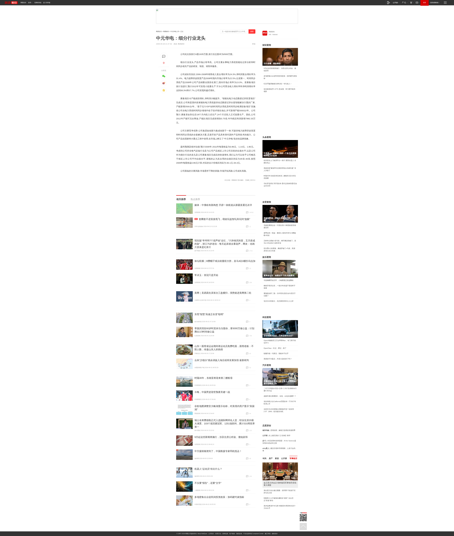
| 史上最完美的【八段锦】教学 (276, 435)
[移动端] (388, 2)
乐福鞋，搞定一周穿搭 (272, 490)
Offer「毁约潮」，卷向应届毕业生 (276, 501)
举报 (253, 44)
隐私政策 (239, 533)
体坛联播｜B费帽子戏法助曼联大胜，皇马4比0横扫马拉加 (224, 261)
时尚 (264, 458)
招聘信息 (225, 533)
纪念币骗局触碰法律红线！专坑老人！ (278, 84)
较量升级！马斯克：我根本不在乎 (276, 353)
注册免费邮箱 (434, 2)
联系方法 (218, 533)
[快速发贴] (164, 56)
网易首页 (23, 2)
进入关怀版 (46, 2)
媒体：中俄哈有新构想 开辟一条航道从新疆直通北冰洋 (223, 205)
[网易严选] (404, 2)
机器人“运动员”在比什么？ (208, 469)
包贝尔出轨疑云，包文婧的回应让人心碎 (278, 301)
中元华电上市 (174, 31)
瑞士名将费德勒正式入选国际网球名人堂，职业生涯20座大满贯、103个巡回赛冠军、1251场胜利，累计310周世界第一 (224, 423)
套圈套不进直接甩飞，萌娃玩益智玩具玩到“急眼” (224, 219)
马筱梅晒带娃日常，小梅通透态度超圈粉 (278, 280)
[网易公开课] (396, 2)
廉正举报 (268, 533)
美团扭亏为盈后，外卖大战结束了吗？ (278, 359)
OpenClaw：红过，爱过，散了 (275, 348)
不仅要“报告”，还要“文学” (207, 483)
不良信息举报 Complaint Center (253, 533)
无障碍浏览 (37, 2)
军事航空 (293, 458)
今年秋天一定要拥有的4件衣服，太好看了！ (280, 496)
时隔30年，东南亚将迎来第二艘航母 (213, 378)
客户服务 (232, 533)
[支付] (411, 2)
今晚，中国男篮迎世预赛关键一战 (212, 392)
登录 (424, 2)
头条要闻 (266, 137)
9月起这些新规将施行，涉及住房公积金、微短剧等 (221, 437)
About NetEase (202, 533)
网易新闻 (272, 32)
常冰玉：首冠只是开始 (206, 275)
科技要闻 (266, 317)
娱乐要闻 (266, 257)
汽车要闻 (266, 365)
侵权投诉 (274, 533)
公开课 (284, 458)
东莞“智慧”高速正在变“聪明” (209, 314)
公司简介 (211, 533)
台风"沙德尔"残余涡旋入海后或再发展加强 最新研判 (221, 360)
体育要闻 (266, 202)
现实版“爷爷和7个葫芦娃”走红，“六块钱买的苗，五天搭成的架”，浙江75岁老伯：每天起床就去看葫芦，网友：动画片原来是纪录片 (224, 243)
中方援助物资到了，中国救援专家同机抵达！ (218, 451)
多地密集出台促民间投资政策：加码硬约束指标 (219, 497)
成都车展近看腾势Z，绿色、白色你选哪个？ (280, 396)
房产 (271, 458)
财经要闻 (266, 45)
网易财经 (166, 31)
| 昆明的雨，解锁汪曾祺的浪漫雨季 (278, 430)
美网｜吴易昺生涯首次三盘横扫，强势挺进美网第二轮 (222, 293)
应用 (29, 2)
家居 (277, 458)
